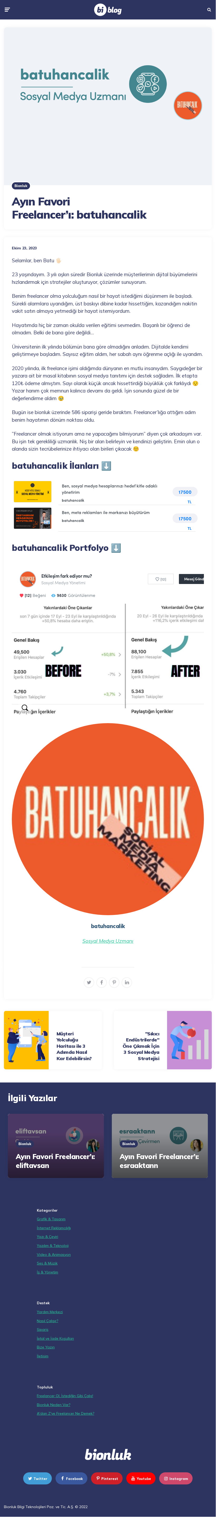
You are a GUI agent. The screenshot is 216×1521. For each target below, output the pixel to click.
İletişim (42, 1356)
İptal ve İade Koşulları (55, 1338)
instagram (178, 1479)
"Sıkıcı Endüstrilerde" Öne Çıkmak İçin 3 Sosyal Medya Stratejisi (141, 1046)
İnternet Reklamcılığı (54, 1228)
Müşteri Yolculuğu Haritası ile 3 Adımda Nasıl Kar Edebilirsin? (74, 1046)
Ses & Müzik (47, 1263)
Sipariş (42, 1329)
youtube (144, 1479)
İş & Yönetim (47, 1272)
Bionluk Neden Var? (53, 1404)
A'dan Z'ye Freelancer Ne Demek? (65, 1413)
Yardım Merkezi (50, 1312)
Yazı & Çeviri (47, 1236)
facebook (74, 1479)
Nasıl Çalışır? (47, 1320)
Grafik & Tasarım (51, 1219)
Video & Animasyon (54, 1254)
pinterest (109, 1479)
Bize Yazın (46, 1347)
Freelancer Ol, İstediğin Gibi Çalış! (65, 1395)
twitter (40, 1479)
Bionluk (20, 186)
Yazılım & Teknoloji (53, 1245)
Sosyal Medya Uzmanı (107, 941)
